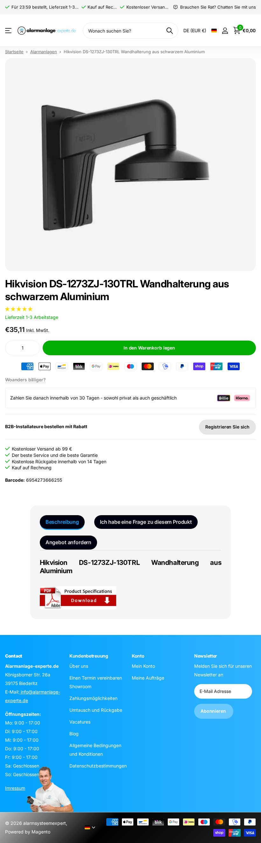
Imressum (15, 788)
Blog (74, 733)
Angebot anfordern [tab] (68, 542)
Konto (138, 656)
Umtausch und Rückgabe (95, 710)
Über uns (78, 666)
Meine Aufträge (148, 678)
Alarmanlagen (43, 51)
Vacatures (79, 721)
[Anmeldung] (225, 31)
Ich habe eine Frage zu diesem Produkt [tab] (146, 522)
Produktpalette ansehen (8, 30)
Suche (169, 31)
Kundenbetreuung (88, 656)
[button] (18, 309)
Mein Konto (143, 666)
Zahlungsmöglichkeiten (93, 698)
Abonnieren (214, 711)
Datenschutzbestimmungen (98, 765)
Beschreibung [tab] (62, 522)
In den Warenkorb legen (149, 347)
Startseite (14, 51)
